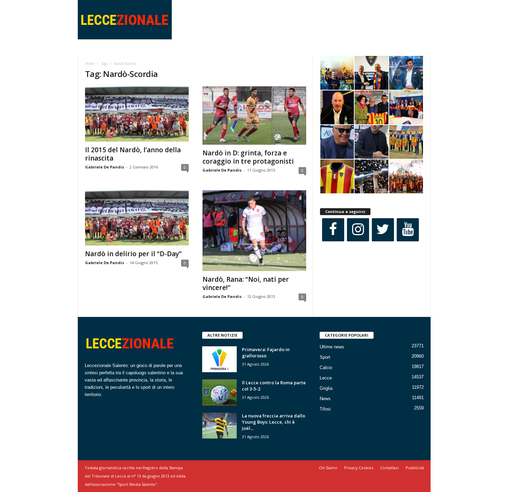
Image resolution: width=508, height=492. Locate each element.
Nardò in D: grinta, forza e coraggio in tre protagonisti (248, 157)
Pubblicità (415, 467)
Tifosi (325, 409)
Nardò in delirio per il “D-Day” (133, 253)
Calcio (326, 367)
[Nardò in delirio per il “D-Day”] (137, 217)
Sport (325, 357)
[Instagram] (358, 229)
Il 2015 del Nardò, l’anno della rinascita (133, 154)
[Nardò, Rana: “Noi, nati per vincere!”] (254, 230)
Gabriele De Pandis (104, 167)
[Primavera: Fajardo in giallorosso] (219, 359)
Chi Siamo (328, 467)
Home (89, 63)
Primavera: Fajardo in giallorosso (266, 352)
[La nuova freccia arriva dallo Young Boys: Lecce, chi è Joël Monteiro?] (219, 425)
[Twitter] (383, 229)
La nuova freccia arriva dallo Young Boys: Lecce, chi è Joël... (273, 422)
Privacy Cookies (358, 467)
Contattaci (389, 467)
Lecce (326, 377)
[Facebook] (333, 229)
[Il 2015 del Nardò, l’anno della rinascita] (137, 114)
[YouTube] (408, 229)
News (325, 398)
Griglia (326, 388)
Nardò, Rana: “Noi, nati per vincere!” (246, 283)
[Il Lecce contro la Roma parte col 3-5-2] (219, 392)
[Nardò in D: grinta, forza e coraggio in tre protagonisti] (254, 115)
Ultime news (332, 346)
